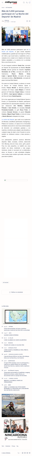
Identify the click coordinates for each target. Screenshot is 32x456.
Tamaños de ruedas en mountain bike (14, 345)
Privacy (13, 446)
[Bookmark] (29, 2)
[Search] (23, 2)
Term (3, 446)
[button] (22, 453)
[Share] (29, 21)
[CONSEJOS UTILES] (12, 348)
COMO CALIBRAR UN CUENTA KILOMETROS (15, 340)
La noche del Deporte (8, 119)
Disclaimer (8, 446)
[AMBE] (9, 385)
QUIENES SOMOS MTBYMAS (11, 335)
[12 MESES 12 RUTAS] (13, 378)
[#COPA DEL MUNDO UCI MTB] (16, 354)
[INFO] (10, 333)
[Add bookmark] (27, 21)
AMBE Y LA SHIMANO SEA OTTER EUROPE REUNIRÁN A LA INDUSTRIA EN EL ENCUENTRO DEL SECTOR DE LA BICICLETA (16, 388)
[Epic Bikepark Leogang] (13, 370)
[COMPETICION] (11, 361)
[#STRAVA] (11, 327)
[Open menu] (2, 2)
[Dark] (26, 2)
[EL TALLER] (10, 338)
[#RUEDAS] (10, 343)
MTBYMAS (7, 453)
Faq (17, 446)
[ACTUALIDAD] (6, 282)
